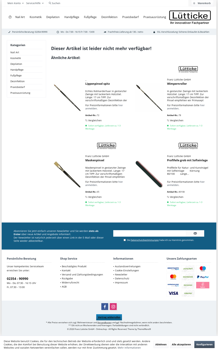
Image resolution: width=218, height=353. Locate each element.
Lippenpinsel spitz (97, 84)
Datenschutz (122, 278)
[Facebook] (104, 306)
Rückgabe (67, 278)
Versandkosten (104, 322)
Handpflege (17, 69)
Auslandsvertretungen (128, 266)
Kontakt (66, 270)
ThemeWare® (144, 329)
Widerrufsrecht (70, 282)
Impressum (121, 282)
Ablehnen (161, 344)
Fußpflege (16, 75)
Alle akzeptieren (181, 344)
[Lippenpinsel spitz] (67, 97)
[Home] (10, 17)
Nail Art (14, 52)
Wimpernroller (177, 84)
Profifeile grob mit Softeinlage (187, 160)
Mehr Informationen (129, 347)
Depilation (16, 63)
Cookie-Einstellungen (127, 270)
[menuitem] (202, 3)
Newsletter (121, 274)
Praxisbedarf (17, 87)
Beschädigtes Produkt (74, 266)
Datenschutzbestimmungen (145, 240)
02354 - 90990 (17, 278)
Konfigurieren (204, 344)
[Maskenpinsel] (67, 174)
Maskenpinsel (94, 160)
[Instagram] (113, 306)
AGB (64, 286)
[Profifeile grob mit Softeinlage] (149, 174)
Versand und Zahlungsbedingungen (82, 274)
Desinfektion (17, 81)
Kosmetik (15, 58)
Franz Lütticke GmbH (179, 79)
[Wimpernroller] (149, 97)
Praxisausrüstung (20, 92)
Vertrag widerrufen (109, 317)
